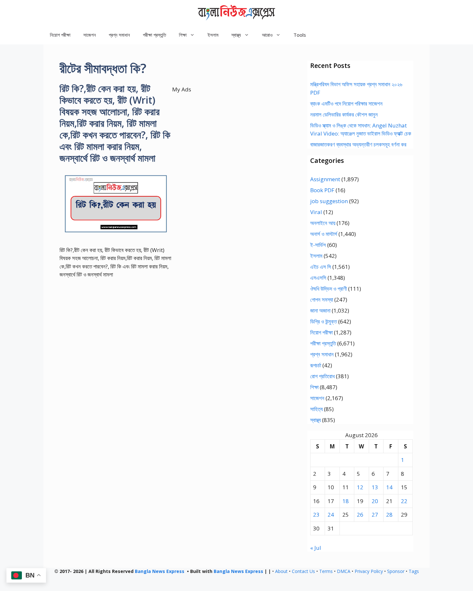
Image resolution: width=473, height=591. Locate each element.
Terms (326, 571)
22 (404, 501)
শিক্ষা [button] (183, 35)
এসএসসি (318, 277)
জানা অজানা (320, 310)
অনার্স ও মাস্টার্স (323, 234)
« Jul (315, 547)
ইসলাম (213, 35)
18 (345, 501)
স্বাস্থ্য (315, 420)
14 (389, 487)
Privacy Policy (369, 571)
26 (360, 514)
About (281, 571)
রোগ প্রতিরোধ (322, 376)
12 (360, 487)
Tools (299, 35)
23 (316, 514)
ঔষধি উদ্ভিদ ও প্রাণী (328, 288)
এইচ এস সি (320, 266)
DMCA (343, 571)
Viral (316, 212)
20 (375, 501)
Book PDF (322, 190)
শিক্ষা (314, 387)
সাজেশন (89, 35)
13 (375, 487)
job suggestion (329, 201)
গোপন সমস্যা (321, 299)
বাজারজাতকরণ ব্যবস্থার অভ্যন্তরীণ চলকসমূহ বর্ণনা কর (358, 144)
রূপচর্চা (315, 365)
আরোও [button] (267, 35)
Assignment (325, 179)
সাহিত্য (316, 409)
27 (375, 514)
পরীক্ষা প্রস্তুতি (154, 35)
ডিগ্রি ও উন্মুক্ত (323, 321)
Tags (414, 571)
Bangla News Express (159, 571)
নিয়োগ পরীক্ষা (60, 35)
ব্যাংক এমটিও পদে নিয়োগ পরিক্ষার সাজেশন (346, 103)
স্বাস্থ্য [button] (236, 35)
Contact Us (303, 571)
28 (389, 514)
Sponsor (395, 571)
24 (331, 514)
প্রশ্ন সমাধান (119, 35)
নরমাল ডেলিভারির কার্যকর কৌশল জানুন (344, 114)
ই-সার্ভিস (318, 245)
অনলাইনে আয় (322, 223)
